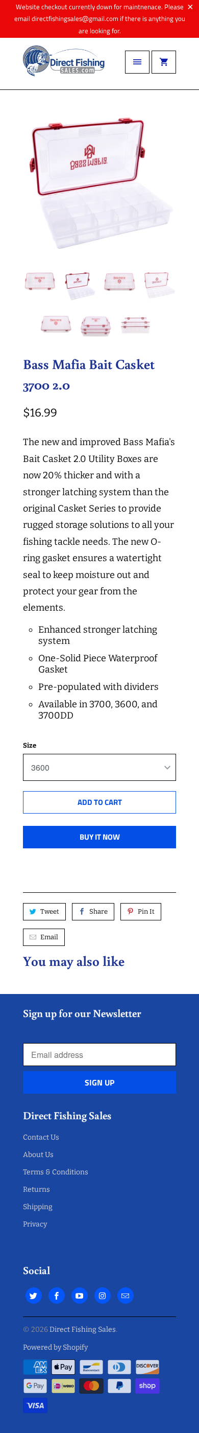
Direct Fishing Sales (82, 1329)
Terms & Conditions (55, 1172)
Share (98, 911)
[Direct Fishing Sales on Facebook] (56, 1295)
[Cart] (164, 62)
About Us (38, 1154)
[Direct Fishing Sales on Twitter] (34, 1295)
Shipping (38, 1207)
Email (49, 937)
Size (29, 745)
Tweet (49, 911)
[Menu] (137, 62)
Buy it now (100, 837)
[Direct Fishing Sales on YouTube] (79, 1295)
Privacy (35, 1224)
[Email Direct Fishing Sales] (125, 1295)
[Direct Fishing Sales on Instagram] (102, 1295)
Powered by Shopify (55, 1347)
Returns (36, 1189)
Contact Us (41, 1137)
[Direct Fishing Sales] (64, 67)
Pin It (146, 911)
